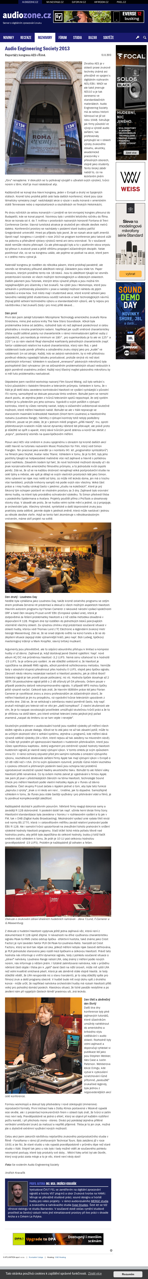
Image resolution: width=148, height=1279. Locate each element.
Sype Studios (80, 1204)
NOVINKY (8, 37)
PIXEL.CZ (121, 2)
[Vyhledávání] (144, 37)
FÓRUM (63, 37)
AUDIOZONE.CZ (30, 2)
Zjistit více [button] (95, 1273)
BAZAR (92, 37)
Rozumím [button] (128, 1274)
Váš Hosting (60, 1257)
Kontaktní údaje (36, 1257)
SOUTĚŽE (108, 37)
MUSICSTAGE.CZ (55, 2)
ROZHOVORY (45, 37)
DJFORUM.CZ (79, 2)
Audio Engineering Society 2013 (37, 48)
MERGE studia (99, 1201)
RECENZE (25, 37)
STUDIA (77, 37)
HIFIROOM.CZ (101, 2)
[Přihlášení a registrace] (137, 37)
